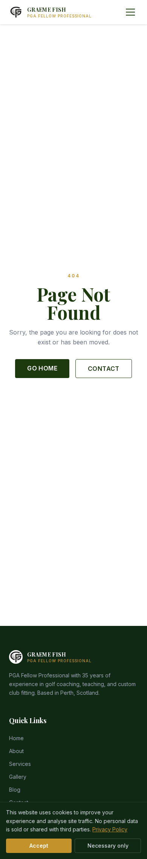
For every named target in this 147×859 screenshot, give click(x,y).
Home (16, 738)
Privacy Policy (109, 829)
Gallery (17, 776)
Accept (38, 845)
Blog (14, 789)
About (16, 751)
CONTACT (103, 368)
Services (20, 764)
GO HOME (42, 368)
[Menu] (130, 12)
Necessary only (108, 845)
